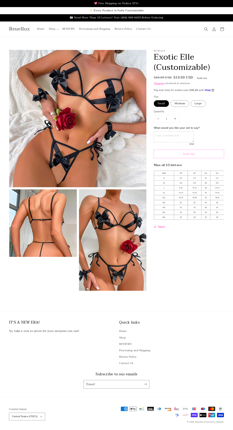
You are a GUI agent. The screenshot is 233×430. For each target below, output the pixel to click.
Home (123, 331)
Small (161, 103)
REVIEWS (125, 344)
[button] (53, 29)
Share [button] (161, 227)
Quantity (159, 112)
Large (198, 103)
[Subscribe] (145, 384)
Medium (180, 103)
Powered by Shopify (214, 421)
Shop (122, 338)
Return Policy (128, 357)
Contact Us (126, 363)
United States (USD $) (24, 417)
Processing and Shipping (134, 350)
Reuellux (199, 421)
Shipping (159, 83)
